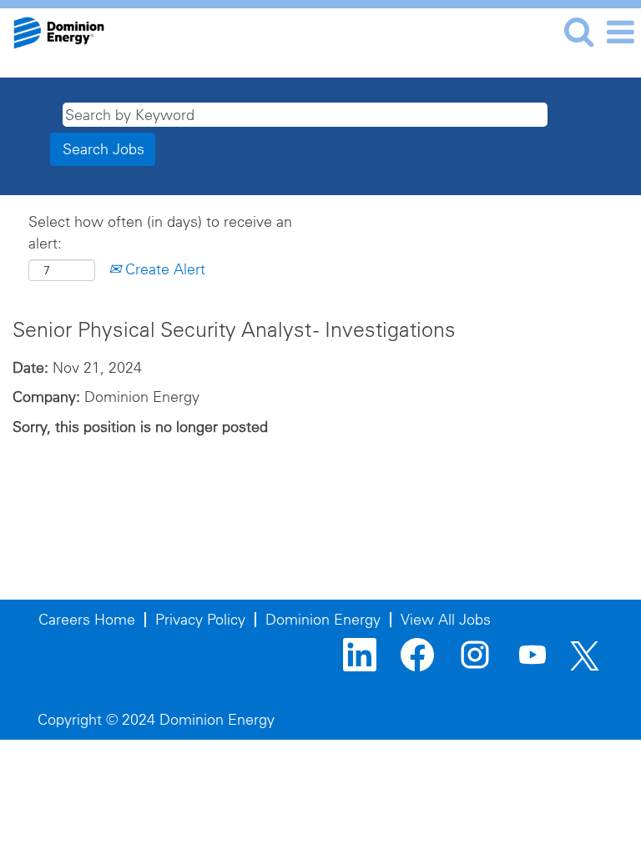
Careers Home (86, 619)
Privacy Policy (200, 619)
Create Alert (163, 269)
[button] (620, 33)
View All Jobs (446, 619)
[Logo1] (52, 30)
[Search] (578, 32)
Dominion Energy (323, 619)
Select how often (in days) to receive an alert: (160, 232)
